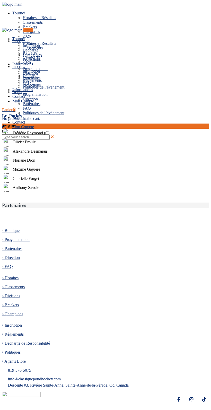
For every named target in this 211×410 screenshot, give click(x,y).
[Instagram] (191, 399)
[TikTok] (204, 399)
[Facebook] (178, 399)
